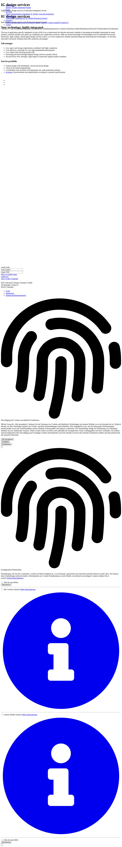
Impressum (10, 293)
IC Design (34, 14)
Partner (28, 8)
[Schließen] (2, 447)
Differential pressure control (16, 23)
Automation (25, 14)
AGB (8, 291)
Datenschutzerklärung (15, 578)
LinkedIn (14, 279)
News (8, 10)
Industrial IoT (20, 18)
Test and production (46, 14)
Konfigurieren (6, 444)
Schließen (5, 442)
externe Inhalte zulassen (13, 715)
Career (8, 25)
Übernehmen (6, 585)
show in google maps (9, 274)
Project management (13, 14)
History (8, 8)
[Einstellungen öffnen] (2, 845)
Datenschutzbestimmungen (16, 295)
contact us (4, 277)
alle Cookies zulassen (12, 589)
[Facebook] (6, 85)
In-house (9, 72)
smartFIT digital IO (61, 23)
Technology (10, 16)
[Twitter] (6, 82)
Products (9, 20)
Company (9, 5)
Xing (3, 279)
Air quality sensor (33, 23)
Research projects (40, 18)
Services (9, 12)
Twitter (8, 279)
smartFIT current (47, 23)
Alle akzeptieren (7, 439)
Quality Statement (18, 8)
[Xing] (6, 80)
